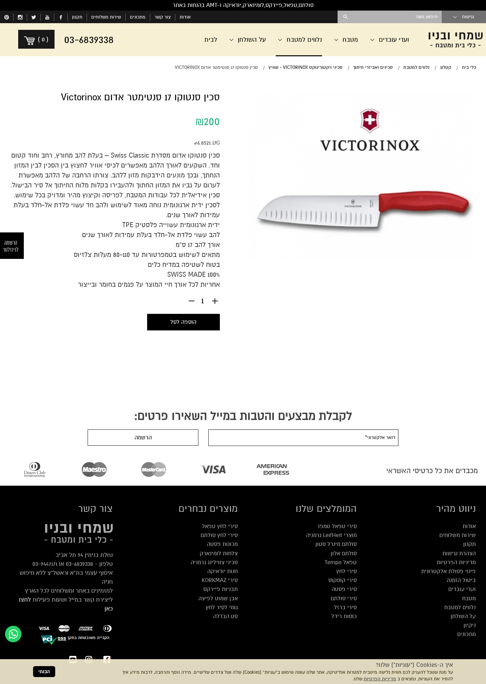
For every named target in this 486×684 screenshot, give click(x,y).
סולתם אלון (344, 553)
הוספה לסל (183, 321)
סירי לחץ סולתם (219, 535)
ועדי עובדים (462, 589)
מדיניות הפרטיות (380, 679)
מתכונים (137, 17)
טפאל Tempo (341, 562)
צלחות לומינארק (219, 553)
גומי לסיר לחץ (222, 607)
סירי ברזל (345, 607)
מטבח (469, 598)
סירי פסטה (344, 589)
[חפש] (346, 17)
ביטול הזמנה (461, 580)
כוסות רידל (344, 616)
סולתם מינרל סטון (336, 544)
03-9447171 (44, 563)
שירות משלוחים (106, 17)
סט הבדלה (225, 616)
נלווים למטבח (460, 607)
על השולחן (463, 616)
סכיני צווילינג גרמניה (214, 562)
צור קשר (162, 17)
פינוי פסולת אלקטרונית (448, 571)
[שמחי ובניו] (455, 39)
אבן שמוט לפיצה (218, 598)
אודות (185, 17)
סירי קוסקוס (342, 580)
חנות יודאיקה (222, 571)
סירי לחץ (346, 571)
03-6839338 (79, 563)
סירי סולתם (344, 598)
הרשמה (143, 437)
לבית (210, 39)
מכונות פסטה (222, 544)
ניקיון (470, 625)
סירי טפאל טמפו (337, 526)
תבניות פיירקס (220, 589)
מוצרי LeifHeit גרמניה (331, 535)
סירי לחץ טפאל (220, 526)
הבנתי (44, 671)
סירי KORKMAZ (220, 580)
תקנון (77, 17)
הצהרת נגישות (459, 553)
